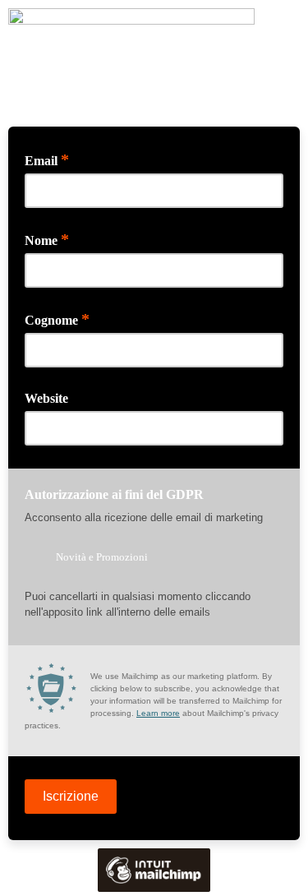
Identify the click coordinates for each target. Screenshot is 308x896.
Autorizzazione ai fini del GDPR (114, 494)
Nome (47, 239)
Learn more (158, 713)
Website (46, 398)
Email (47, 159)
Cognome (57, 319)
